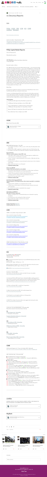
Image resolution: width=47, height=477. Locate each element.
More (36, 6)
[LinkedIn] (15, 2)
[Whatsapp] (45, 3)
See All (44, 434)
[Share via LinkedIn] (11, 426)
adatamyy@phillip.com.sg (24, 468)
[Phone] (45, 1)
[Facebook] (12, 2)
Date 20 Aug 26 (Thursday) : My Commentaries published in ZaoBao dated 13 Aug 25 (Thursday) (8, 446)
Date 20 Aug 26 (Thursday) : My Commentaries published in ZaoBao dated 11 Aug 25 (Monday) (23, 446)
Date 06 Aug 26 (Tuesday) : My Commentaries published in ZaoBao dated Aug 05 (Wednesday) (38, 446)
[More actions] (39, 13)
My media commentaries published (26, 6)
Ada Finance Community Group (12, 6)
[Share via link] (13, 426)
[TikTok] (8, 2)
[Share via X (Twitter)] (9, 426)
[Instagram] (6, 2)
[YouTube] (10, 2)
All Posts (3, 6)
